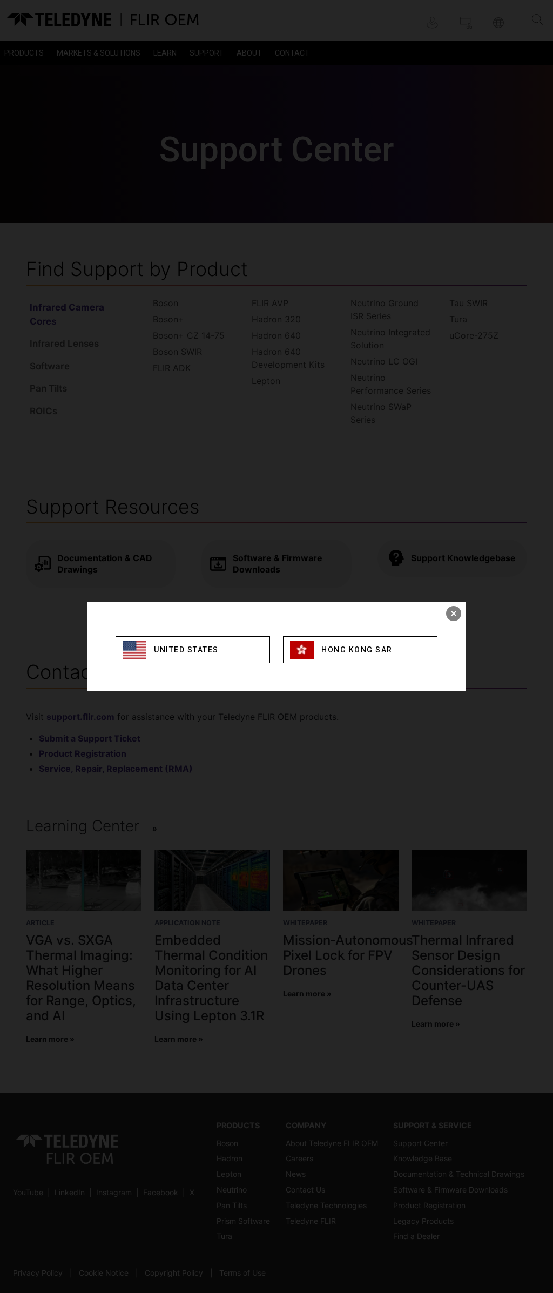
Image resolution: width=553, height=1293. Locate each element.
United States (186, 649)
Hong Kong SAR (357, 649)
